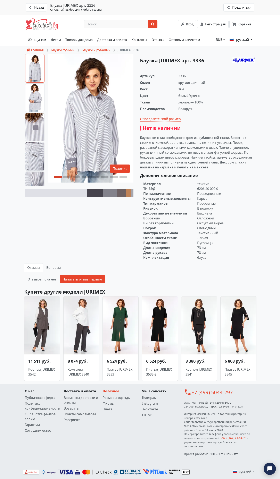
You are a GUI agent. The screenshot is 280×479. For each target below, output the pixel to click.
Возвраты (71, 408)
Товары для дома (79, 39)
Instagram (150, 403)
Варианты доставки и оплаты (81, 400)
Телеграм (149, 397)
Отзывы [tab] (33, 267)
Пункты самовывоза (80, 414)
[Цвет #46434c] (95, 193)
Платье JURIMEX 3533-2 (159, 372)
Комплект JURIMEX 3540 (78, 372)
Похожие (120, 168)
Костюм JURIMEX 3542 (41, 372)
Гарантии (32, 424)
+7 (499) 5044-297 (212, 392)
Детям (56, 39)
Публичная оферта (40, 397)
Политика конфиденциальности (42, 406)
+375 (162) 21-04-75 (233, 438)
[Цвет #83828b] (110, 193)
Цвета (107, 409)
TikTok (147, 415)
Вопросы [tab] (53, 267)
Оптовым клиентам (184, 39)
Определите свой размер (160, 119)
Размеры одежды (116, 397)
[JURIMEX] (243, 60)
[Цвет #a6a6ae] (132, 193)
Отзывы (157, 39)
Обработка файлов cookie (40, 416)
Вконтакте (150, 409)
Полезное (111, 391)
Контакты (139, 39)
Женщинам (37, 39)
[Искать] (152, 24)
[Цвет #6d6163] (121, 193)
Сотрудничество (38, 430)
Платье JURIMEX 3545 (237, 372)
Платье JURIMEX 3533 (119, 372)
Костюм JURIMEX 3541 (199, 372)
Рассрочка (72, 420)
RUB (219, 39)
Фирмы (108, 403)
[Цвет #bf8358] (128, 193)
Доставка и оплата (112, 39)
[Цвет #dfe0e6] (56, 193)
